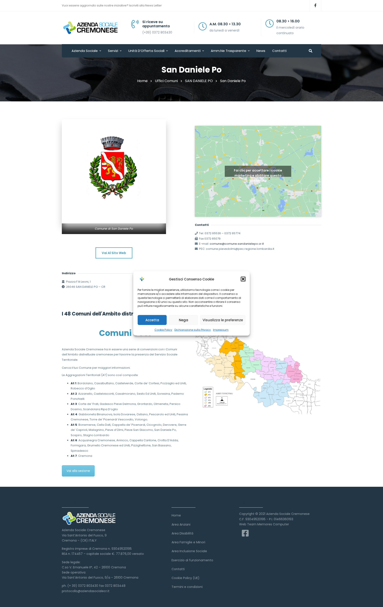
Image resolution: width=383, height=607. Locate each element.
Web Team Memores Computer (264, 524)
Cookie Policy (163, 330)
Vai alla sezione (78, 471)
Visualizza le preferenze (223, 319)
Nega (183, 319)
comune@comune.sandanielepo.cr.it (237, 244)
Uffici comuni (166, 80)
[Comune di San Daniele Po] (114, 171)
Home (142, 80)
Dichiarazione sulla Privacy (192, 330)
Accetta (152, 319)
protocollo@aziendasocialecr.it (85, 591)
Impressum (221, 330)
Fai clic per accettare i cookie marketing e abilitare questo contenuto (258, 172)
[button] (243, 279)
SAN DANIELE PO (199, 80)
